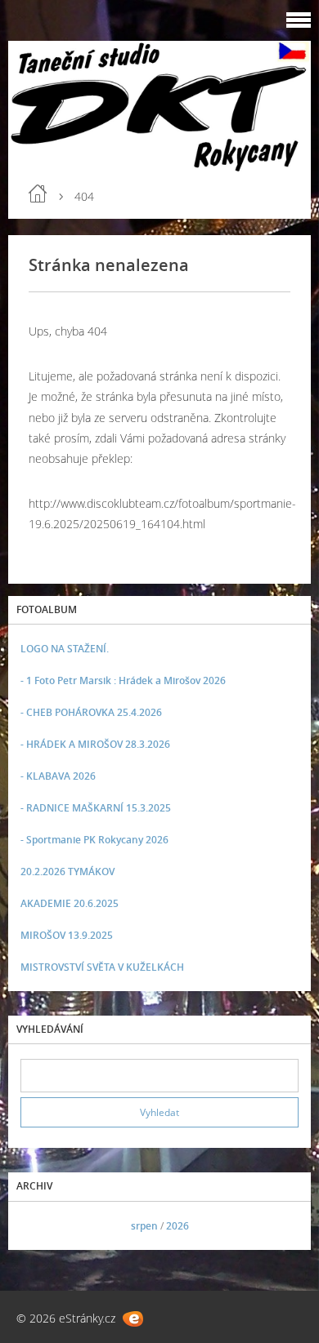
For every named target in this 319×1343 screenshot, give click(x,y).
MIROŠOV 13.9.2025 (66, 935)
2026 (177, 1226)
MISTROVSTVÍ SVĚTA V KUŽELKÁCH (102, 967)
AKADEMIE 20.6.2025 (69, 903)
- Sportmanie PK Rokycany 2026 (94, 840)
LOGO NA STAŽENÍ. (64, 649)
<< (38, 1226)
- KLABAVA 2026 (58, 776)
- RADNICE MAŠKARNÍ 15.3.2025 (95, 808)
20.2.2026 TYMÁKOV (67, 871)
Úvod (38, 193)
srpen (144, 1226)
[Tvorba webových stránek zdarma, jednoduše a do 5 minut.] (133, 1319)
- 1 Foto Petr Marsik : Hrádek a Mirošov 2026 (123, 680)
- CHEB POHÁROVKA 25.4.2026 (91, 712)
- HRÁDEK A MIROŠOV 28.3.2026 (95, 744)
